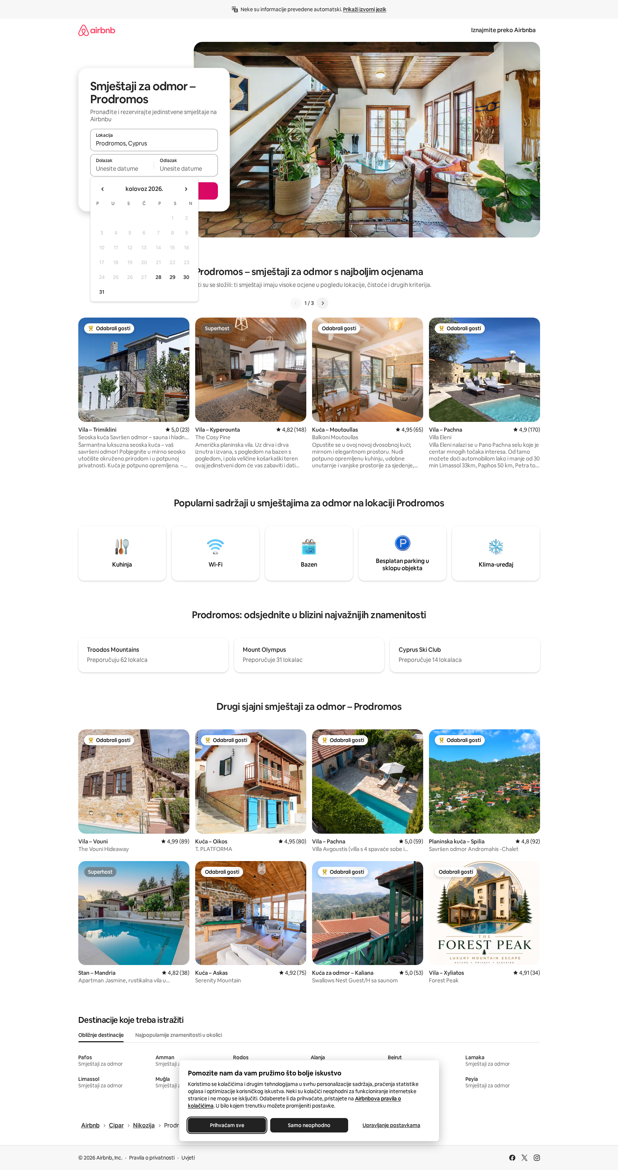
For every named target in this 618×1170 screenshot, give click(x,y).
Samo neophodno (309, 1125)
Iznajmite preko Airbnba (503, 30)
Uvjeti (188, 1157)
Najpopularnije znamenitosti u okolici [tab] (178, 1035)
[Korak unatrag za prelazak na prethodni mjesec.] (103, 189)
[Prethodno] (296, 303)
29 (172, 277)
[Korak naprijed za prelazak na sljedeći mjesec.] (186, 189)
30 (186, 277)
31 (101, 292)
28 (158, 277)
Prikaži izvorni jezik (364, 9)
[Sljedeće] (322, 303)
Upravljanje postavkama (391, 1125)
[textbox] (122, 168)
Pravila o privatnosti (152, 1157)
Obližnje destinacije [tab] (101, 1035)
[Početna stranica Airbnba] (96, 30)
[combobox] (154, 143)
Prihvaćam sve (227, 1125)
